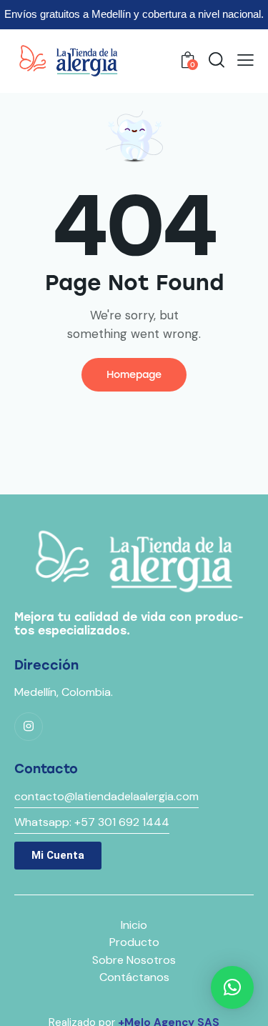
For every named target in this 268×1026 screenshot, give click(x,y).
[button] (245, 60)
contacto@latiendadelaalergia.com (106, 796)
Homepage (134, 375)
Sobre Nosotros (134, 959)
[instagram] (28, 726)
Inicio (134, 924)
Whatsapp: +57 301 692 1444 (91, 822)
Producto (134, 942)
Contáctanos (134, 977)
